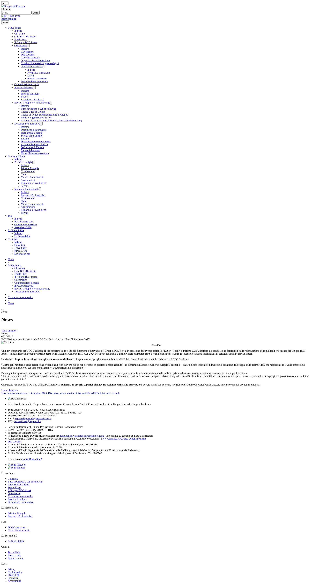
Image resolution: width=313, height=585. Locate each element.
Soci (10, 215)
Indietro (18, 30)
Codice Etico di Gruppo (33, 111)
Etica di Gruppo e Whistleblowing (32, 102)
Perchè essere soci (23, 221)
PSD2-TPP (13, 575)
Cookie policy (15, 572)
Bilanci (24, 96)
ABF (88, 393)
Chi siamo (19, 33)
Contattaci (13, 239)
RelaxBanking (8, 18)
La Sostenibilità (16, 230)
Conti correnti (28, 171)
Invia (5, 3)
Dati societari (27, 54)
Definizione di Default (32, 147)
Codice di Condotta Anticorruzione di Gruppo (44, 114)
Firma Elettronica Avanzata (35, 153)
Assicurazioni (28, 180)
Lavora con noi (22, 253)
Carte (23, 174)
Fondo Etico (20, 39)
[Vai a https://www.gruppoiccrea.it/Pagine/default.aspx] (13, 6)
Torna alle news (9, 330)
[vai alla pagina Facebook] (17, 464)
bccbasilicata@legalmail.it (27, 421)
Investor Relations (23, 87)
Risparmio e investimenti (33, 183)
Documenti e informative (27, 123)
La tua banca (14, 27)
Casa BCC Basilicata (25, 36)
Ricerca (6, 9)
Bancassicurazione (36, 78)
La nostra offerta (16, 156)
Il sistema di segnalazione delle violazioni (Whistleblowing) (51, 120)
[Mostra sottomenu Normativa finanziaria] (44, 66)
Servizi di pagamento (32, 135)
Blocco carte (20, 250)
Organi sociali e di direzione (35, 60)
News (11, 303)
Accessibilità (14, 580)
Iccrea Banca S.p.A (32, 459)
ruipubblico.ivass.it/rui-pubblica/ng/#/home (82, 435)
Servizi (24, 186)
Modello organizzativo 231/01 (36, 117)
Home (11, 259)
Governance (20, 45)
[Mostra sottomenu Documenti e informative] (41, 123)
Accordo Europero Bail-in (34, 144)
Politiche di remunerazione (34, 81)
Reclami (25, 138)
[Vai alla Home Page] (10, 15)
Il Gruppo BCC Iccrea (25, 42)
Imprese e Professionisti (26, 189)
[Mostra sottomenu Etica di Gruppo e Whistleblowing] (51, 102)
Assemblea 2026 (22, 227)
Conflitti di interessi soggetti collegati (40, 63)
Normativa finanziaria (32, 66)
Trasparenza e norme (31, 132)
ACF (93, 393)
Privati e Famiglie (23, 162)
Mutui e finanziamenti (32, 177)
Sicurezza (13, 578)
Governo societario (30, 57)
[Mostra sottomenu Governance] (28, 45)
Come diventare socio (25, 224)
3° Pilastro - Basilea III (32, 99)
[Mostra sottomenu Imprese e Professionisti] (40, 189)
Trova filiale (20, 248)
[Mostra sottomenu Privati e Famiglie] (33, 162)
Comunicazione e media (26, 84)
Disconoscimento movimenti (35, 141)
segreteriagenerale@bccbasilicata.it (33, 418)
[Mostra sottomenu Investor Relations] (34, 87)
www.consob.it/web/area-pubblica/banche (124, 438)
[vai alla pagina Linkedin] (16, 467)
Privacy (12, 569)
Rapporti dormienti (30, 150)
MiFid (30, 75)
